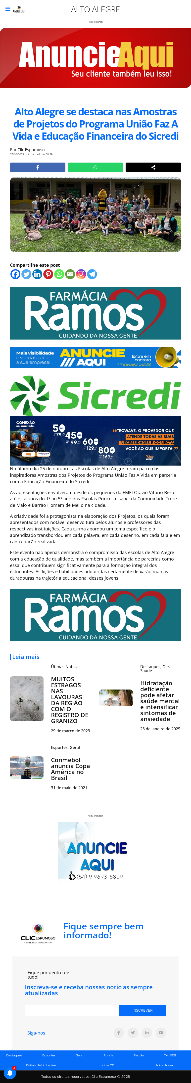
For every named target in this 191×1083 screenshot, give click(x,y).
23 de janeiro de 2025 (160, 729)
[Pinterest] (48, 274)
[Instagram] (81, 274)
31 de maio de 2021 (69, 787)
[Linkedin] (37, 274)
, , (157, 668)
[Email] (70, 274)
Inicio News (165, 1065)
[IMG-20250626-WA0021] (95, 440)
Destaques (14, 1055)
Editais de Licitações (41, 1065)
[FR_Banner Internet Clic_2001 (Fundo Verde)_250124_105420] (95, 313)
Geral (79, 1055)
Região (139, 1055)
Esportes (48, 1055)
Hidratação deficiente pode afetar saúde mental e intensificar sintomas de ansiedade (160, 701)
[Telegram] (92, 274)
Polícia (108, 1055)
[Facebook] (15, 274)
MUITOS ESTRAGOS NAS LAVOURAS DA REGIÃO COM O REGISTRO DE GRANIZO (69, 700)
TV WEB (170, 1055)
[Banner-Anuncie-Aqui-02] (95, 357)
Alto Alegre (95, 9)
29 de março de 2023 (70, 731)
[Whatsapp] (59, 274)
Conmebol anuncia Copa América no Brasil (70, 769)
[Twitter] (26, 274)
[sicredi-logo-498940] (95, 395)
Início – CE (106, 1065)
